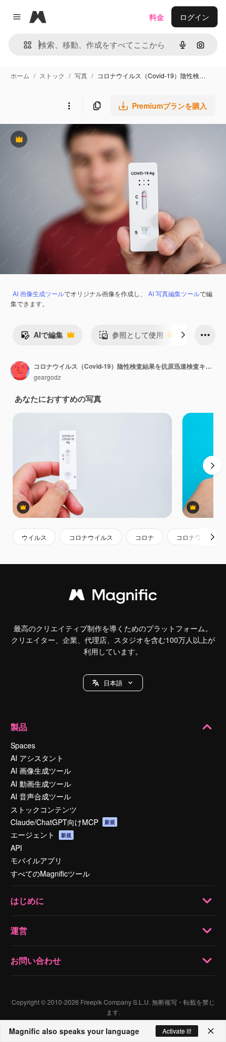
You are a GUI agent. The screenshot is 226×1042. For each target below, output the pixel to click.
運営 (19, 930)
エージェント (41, 834)
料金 (156, 17)
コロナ (144, 537)
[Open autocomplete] (23, 45)
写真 (81, 75)
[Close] (210, 1031)
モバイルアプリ (36, 860)
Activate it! (176, 1030)
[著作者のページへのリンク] (20, 371)
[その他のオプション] (68, 105)
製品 (19, 727)
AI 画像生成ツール (38, 293)
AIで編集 (41, 337)
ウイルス (34, 537)
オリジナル (72, 140)
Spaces (23, 745)
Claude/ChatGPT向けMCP (63, 822)
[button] (113, 682)
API (16, 847)
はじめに (27, 900)
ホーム (20, 75)
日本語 (113, 682)
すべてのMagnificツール (50, 873)
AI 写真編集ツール (174, 293)
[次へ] (182, 335)
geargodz (47, 376)
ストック (52, 75)
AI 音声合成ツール (41, 796)
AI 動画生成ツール (41, 783)
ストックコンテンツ (44, 809)
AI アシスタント (37, 758)
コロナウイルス (91, 537)
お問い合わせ (36, 960)
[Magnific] (113, 597)
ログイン (194, 17)
